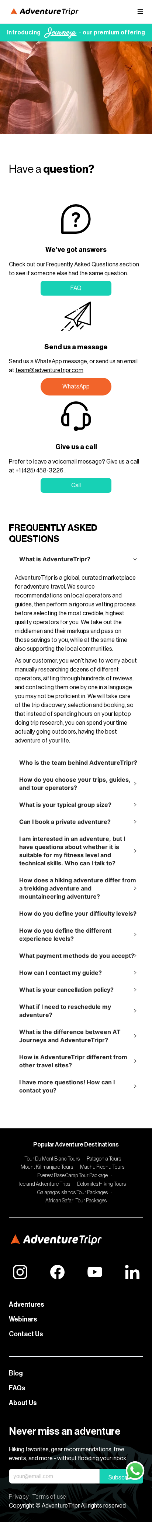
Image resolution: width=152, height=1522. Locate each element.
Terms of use (49, 1497)
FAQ (76, 288)
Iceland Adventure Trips (44, 1184)
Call (76, 485)
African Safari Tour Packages (76, 1200)
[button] (76, 559)
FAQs (17, 1388)
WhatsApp (76, 387)
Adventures (26, 1304)
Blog (16, 1373)
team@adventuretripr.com (49, 370)
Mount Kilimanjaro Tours (47, 1167)
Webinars (23, 1319)
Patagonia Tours (104, 1159)
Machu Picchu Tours (102, 1167)
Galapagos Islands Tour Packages (72, 1192)
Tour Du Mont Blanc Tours (52, 1159)
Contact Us (26, 1334)
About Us (23, 1403)
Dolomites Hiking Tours (101, 1184)
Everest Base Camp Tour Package (72, 1175)
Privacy (19, 1497)
